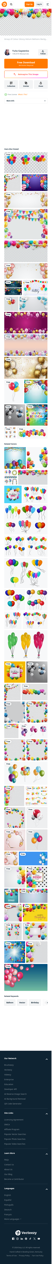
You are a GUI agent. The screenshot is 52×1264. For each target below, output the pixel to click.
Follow (43, 54)
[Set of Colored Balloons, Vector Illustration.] (19, 513)
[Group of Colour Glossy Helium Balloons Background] (25, 268)
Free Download (26, 63)
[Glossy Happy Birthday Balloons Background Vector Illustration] (25, 217)
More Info (10, 100)
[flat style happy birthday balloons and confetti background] (16, 321)
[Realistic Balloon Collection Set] (25, 161)
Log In (39, 4)
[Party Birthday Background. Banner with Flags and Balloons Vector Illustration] (13, 304)
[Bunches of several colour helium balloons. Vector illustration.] (16, 616)
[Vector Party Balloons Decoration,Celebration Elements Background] (32, 557)
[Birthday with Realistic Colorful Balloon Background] (17, 199)
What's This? (22, 94)
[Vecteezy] (4, 4)
